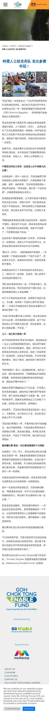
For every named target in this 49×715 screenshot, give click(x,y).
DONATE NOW (41, 4)
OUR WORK (9, 673)
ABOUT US (9, 669)
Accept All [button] (28, 709)
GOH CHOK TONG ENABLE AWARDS (22, 683)
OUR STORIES (11, 676)
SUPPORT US (10, 679)
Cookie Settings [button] (12, 709)
